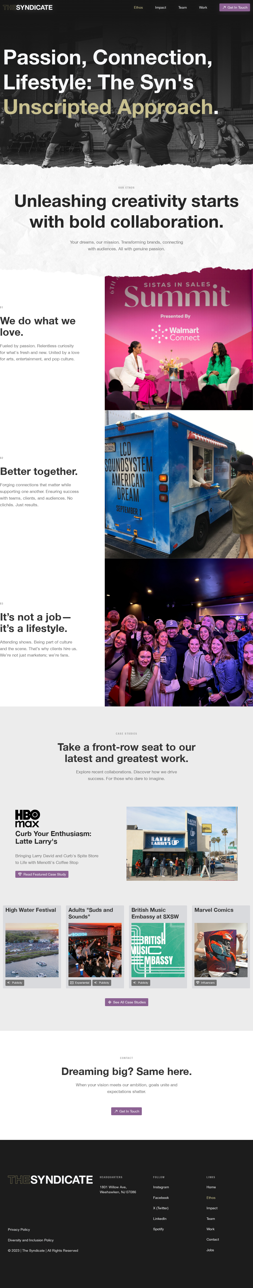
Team (182, 7)
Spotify (158, 1229)
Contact (213, 1239)
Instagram (161, 1187)
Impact (160, 7)
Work (203, 7)
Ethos (138, 7)
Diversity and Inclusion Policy (31, 1240)
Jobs (210, 1250)
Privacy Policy (19, 1229)
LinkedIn (160, 1219)
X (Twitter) (161, 1208)
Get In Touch (235, 7)
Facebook (161, 1198)
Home (211, 1187)
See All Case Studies (126, 1002)
